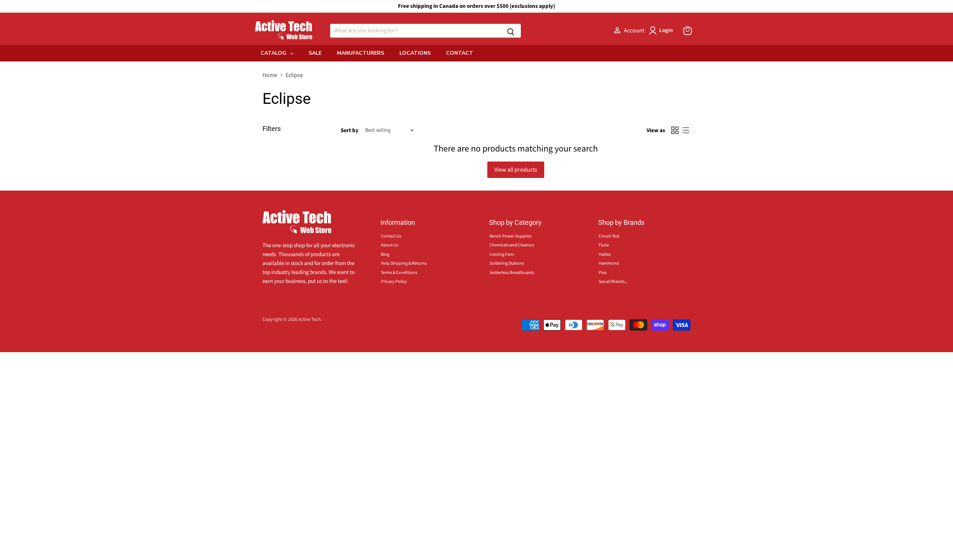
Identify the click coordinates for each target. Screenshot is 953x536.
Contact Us (391, 236)
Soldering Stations (507, 263)
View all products (515, 170)
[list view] (685, 130)
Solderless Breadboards (512, 272)
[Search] (511, 31)
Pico (603, 272)
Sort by (349, 130)
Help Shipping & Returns (404, 263)
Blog (385, 254)
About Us (389, 245)
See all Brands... (613, 281)
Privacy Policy (394, 281)
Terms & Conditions (399, 272)
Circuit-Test (609, 236)
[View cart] (687, 30)
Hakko (605, 254)
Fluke (604, 245)
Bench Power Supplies (511, 236)
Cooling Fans (502, 254)
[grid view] (675, 130)
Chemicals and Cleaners (512, 245)
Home (269, 75)
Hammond (609, 263)
